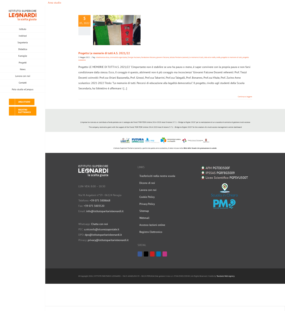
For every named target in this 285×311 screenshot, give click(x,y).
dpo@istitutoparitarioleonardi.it (103, 234)
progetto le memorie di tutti (231, 57)
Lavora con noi (147, 190)
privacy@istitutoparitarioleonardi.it (108, 240)
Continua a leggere (245, 96)
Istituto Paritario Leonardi (179, 57)
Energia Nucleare (134, 57)
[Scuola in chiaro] (224, 190)
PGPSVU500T (227, 178)
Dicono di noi (147, 183)
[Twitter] (146, 254)
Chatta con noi (99, 224)
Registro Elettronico (150, 232)
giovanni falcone (162, 57)
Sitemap (144, 211)
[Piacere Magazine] (224, 204)
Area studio (54, 2)
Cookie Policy (147, 197)
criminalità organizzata (118, 57)
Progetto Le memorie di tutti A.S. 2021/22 (104, 53)
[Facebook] (140, 254)
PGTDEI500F (218, 168)
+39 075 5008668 (100, 200)
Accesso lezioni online (152, 225)
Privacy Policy (147, 204)
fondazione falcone (148, 57)
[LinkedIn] (158, 254)
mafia (218, 57)
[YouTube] (152, 254)
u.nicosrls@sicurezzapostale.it (101, 229)
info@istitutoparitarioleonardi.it (105, 211)
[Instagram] (165, 254)
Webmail (144, 218)
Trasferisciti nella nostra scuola (157, 176)
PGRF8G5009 (220, 173)
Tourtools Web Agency (226, 276)
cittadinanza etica (102, 57)
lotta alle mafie (210, 57)
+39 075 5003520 (94, 206)
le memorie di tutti (196, 57)
